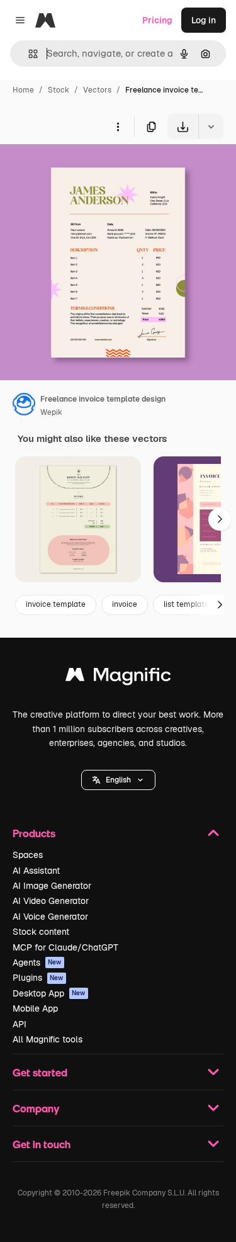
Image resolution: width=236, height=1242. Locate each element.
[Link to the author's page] (24, 406)
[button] (118, 780)
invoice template (56, 604)
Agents (37, 962)
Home (23, 90)
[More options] (117, 126)
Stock (58, 90)
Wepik (51, 412)
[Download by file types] (210, 126)
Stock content (41, 931)
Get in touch (41, 1144)
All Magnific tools (47, 1039)
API (19, 1024)
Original (80, 168)
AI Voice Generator (50, 916)
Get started (40, 1072)
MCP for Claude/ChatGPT (65, 947)
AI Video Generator (51, 900)
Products (34, 833)
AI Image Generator (52, 885)
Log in (203, 20)
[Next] (219, 519)
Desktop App (49, 993)
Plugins (38, 977)
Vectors (97, 90)
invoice (124, 604)
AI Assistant (36, 870)
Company (36, 1108)
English (118, 780)
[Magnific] (118, 677)
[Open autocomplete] (28, 54)
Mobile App (35, 1008)
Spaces (28, 855)
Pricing (157, 20)
